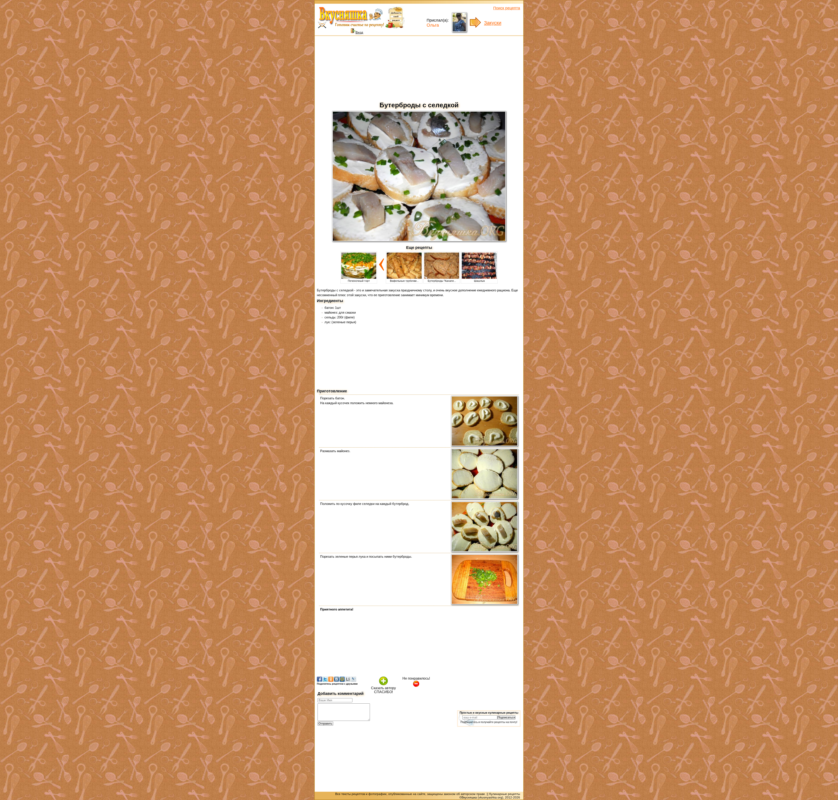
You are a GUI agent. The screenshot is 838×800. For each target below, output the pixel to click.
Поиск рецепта (506, 8)
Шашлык (479, 280)
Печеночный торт (359, 280)
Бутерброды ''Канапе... (442, 280)
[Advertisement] (419, 67)
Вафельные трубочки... (404, 280)
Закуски (492, 23)
